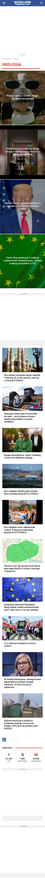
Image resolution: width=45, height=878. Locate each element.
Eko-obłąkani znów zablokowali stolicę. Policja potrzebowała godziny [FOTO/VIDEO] (19, 530)
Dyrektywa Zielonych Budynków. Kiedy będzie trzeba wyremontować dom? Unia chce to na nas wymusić (21, 607)
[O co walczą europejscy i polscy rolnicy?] (22, 628)
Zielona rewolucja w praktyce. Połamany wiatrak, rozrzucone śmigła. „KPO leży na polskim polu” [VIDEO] (21, 724)
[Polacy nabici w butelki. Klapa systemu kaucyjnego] (22, 98)
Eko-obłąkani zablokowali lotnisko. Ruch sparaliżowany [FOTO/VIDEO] (21, 492)
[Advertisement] (22, 30)
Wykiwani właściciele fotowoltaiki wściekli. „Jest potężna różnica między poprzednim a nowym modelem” (20, 417)
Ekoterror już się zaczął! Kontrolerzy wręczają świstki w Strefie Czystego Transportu (22, 568)
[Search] (42, 3)
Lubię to (9, 753)
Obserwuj (22, 753)
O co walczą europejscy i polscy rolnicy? (20, 644)
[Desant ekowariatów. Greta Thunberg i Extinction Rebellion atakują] (22, 440)
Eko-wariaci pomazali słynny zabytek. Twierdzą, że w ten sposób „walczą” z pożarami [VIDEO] (22, 378)
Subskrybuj (36, 753)
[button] (4, 3)
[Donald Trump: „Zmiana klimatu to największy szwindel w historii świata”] (22, 207)
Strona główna (7, 59)
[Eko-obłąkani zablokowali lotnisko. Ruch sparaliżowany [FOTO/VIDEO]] (22, 476)
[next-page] (18, 739)
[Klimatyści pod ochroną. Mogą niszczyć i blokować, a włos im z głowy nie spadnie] (22, 152)
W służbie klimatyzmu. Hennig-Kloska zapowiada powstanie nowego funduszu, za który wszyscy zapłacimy (22, 683)
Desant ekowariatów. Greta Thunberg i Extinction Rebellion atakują (22, 456)
